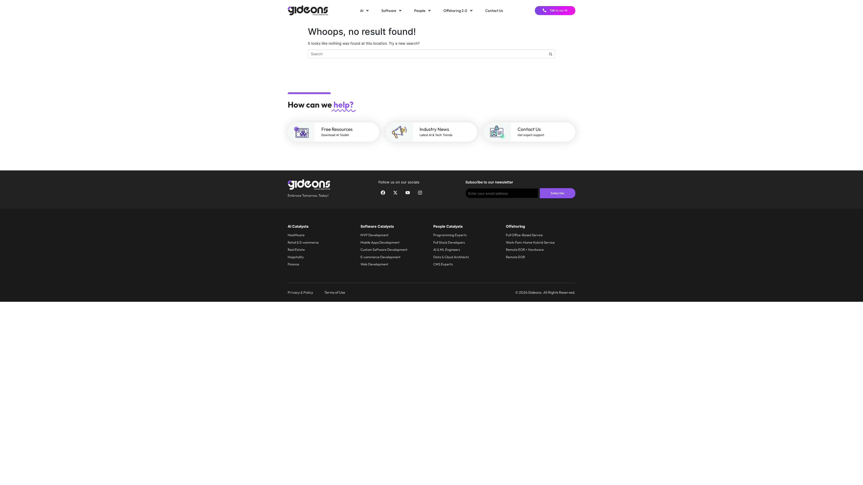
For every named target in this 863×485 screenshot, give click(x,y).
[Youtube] (407, 192)
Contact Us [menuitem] (494, 10)
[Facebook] (382, 192)
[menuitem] (364, 10)
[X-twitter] (395, 192)
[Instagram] (420, 192)
